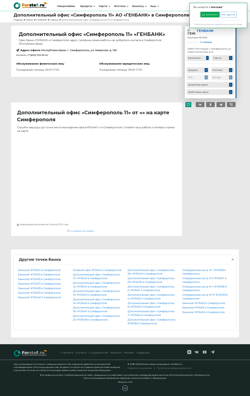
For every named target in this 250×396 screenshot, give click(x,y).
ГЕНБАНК (205, 31)
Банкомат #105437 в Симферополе (39, 283)
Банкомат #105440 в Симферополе (39, 297)
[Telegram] (220, 104)
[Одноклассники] (210, 104)
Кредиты (86, 6)
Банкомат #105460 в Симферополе (203, 303)
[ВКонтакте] (200, 104)
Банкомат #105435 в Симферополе (39, 274)
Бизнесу (138, 6)
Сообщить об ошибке (81, 231)
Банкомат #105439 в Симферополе (39, 292)
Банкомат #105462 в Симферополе (203, 312)
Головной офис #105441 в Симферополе (97, 270)
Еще (153, 6)
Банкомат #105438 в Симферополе (39, 288)
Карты (103, 6)
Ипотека (120, 6)
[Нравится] (189, 104)
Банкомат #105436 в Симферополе (39, 279)
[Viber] (231, 104)
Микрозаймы (66, 6)
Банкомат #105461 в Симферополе (203, 307)
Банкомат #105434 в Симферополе (39, 270)
